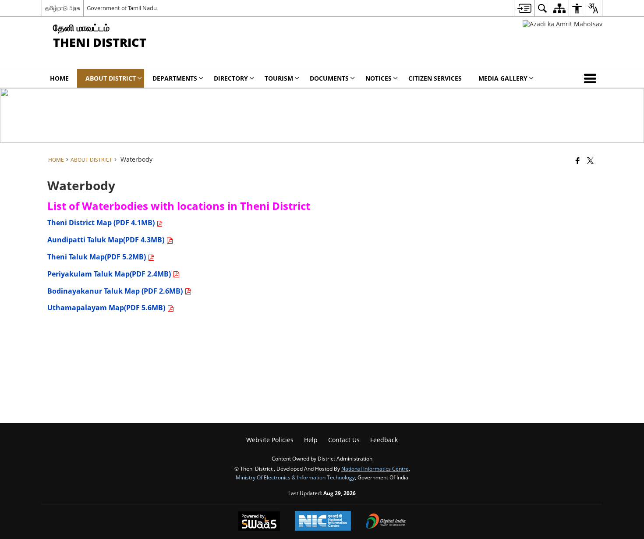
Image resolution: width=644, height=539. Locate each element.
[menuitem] (524, 8)
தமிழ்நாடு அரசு (62, 8)
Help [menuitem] (311, 440)
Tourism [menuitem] (279, 78)
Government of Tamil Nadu (122, 8)
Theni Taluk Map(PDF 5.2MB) (97, 257)
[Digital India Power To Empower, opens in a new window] (386, 522)
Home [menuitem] (59, 78)
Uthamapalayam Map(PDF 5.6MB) (107, 307)
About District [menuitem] (110, 78)
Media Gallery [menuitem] (502, 78)
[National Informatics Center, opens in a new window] (322, 521)
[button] (591, 78)
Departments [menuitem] (174, 78)
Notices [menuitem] (378, 78)
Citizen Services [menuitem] (435, 78)
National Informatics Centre (375, 468)
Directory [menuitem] (231, 78)
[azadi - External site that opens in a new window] (562, 24)
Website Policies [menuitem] (270, 440)
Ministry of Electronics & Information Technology (295, 477)
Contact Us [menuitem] (344, 440)
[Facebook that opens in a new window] (577, 160)
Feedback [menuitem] (384, 440)
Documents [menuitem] (329, 78)
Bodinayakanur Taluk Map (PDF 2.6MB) (115, 291)
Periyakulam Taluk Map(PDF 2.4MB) (110, 274)
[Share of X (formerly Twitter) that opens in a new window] (590, 160)
